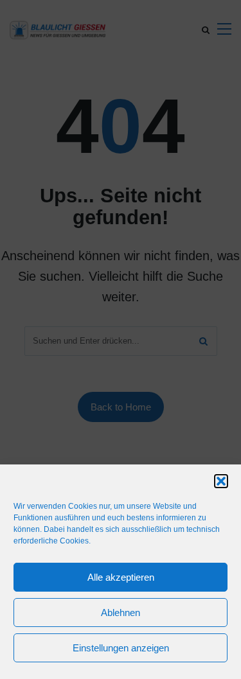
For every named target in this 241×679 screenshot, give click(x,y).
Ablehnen (120, 612)
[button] (221, 481)
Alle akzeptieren (120, 577)
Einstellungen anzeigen (121, 647)
